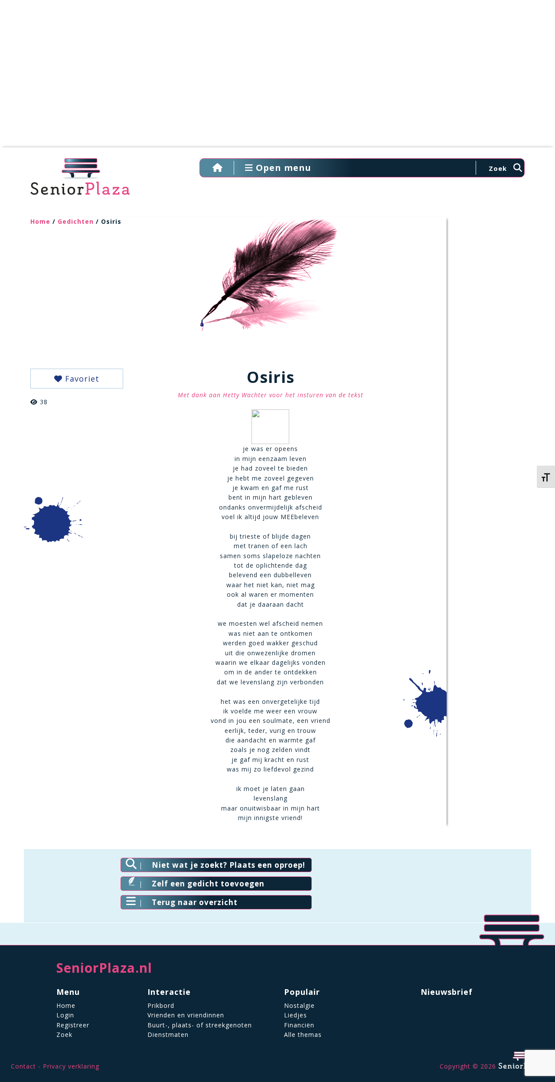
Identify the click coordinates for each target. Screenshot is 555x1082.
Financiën (299, 1025)
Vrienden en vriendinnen (185, 1015)
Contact (23, 1066)
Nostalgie (299, 1005)
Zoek (64, 1034)
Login (65, 1015)
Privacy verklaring (71, 1066)
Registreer (72, 1025)
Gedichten (76, 221)
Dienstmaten (168, 1034)
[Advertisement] (277, 78)
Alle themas (303, 1034)
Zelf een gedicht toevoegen (208, 884)
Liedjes (295, 1015)
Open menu (282, 167)
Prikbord (160, 1005)
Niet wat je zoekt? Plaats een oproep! (228, 865)
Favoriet (80, 378)
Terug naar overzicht (195, 902)
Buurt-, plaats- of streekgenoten (199, 1025)
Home (40, 221)
